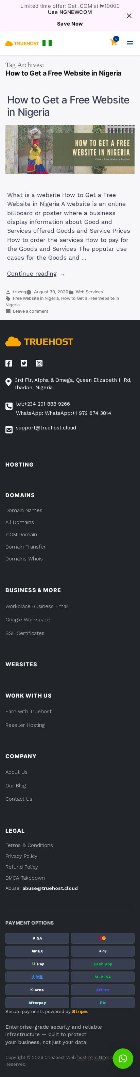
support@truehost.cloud (46, 428)
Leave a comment (30, 311)
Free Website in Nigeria (36, 298)
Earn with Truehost (28, 711)
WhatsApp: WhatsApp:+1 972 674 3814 (63, 413)
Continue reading (36, 273)
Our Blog (15, 786)
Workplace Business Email (37, 606)
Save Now (70, 24)
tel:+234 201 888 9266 (43, 404)
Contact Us (18, 799)
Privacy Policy (21, 856)
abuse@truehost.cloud (50, 888)
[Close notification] (129, 16)
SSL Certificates (25, 633)
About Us (16, 772)
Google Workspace (27, 620)
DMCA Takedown (25, 878)
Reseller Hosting (25, 725)
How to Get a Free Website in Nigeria (68, 106)
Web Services (89, 291)
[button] (47, 43)
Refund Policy (21, 867)
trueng (19, 291)
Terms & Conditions (29, 845)
